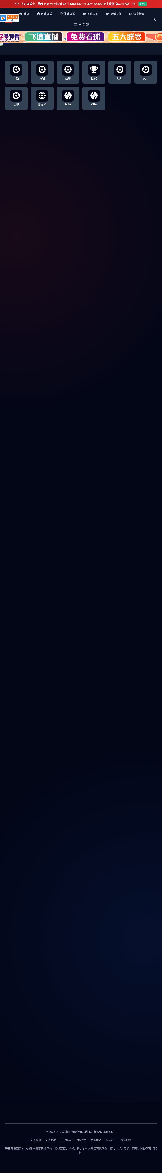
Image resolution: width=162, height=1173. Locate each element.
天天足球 (35, 1140)
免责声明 (96, 1140)
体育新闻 (138, 13)
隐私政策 (81, 1140)
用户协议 (66, 1140)
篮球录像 (116, 13)
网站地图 (126, 1140)
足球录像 (92, 13)
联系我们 (111, 1140)
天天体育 (51, 1140)
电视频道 (84, 24)
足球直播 (46, 13)
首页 (26, 13)
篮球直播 (69, 13)
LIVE (142, 3)
